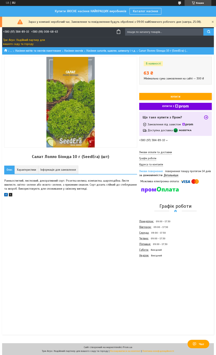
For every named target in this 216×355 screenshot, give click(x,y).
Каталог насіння (145, 11)
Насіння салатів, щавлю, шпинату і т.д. (111, 50)
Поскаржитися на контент (125, 351)
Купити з (168, 106)
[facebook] (6, 195)
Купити (175, 96)
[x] (10, 195)
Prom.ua (127, 347)
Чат (201, 344)
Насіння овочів (73, 50)
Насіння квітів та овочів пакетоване (38, 50)
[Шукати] (208, 32)
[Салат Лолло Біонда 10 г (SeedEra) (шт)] (154, 281)
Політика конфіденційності (158, 351)
